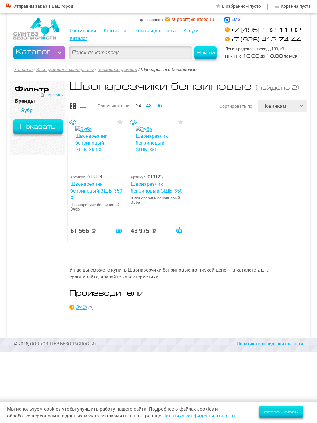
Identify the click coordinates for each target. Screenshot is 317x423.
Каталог (78, 38)
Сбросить (54, 95)
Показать (37, 126)
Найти (205, 52)
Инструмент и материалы (65, 69)
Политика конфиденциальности (270, 344)
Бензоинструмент (117, 69)
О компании (83, 30)
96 (159, 105)
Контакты (115, 30)
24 (138, 105)
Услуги (190, 30)
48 (149, 105)
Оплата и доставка (154, 30)
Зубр (81, 307)
